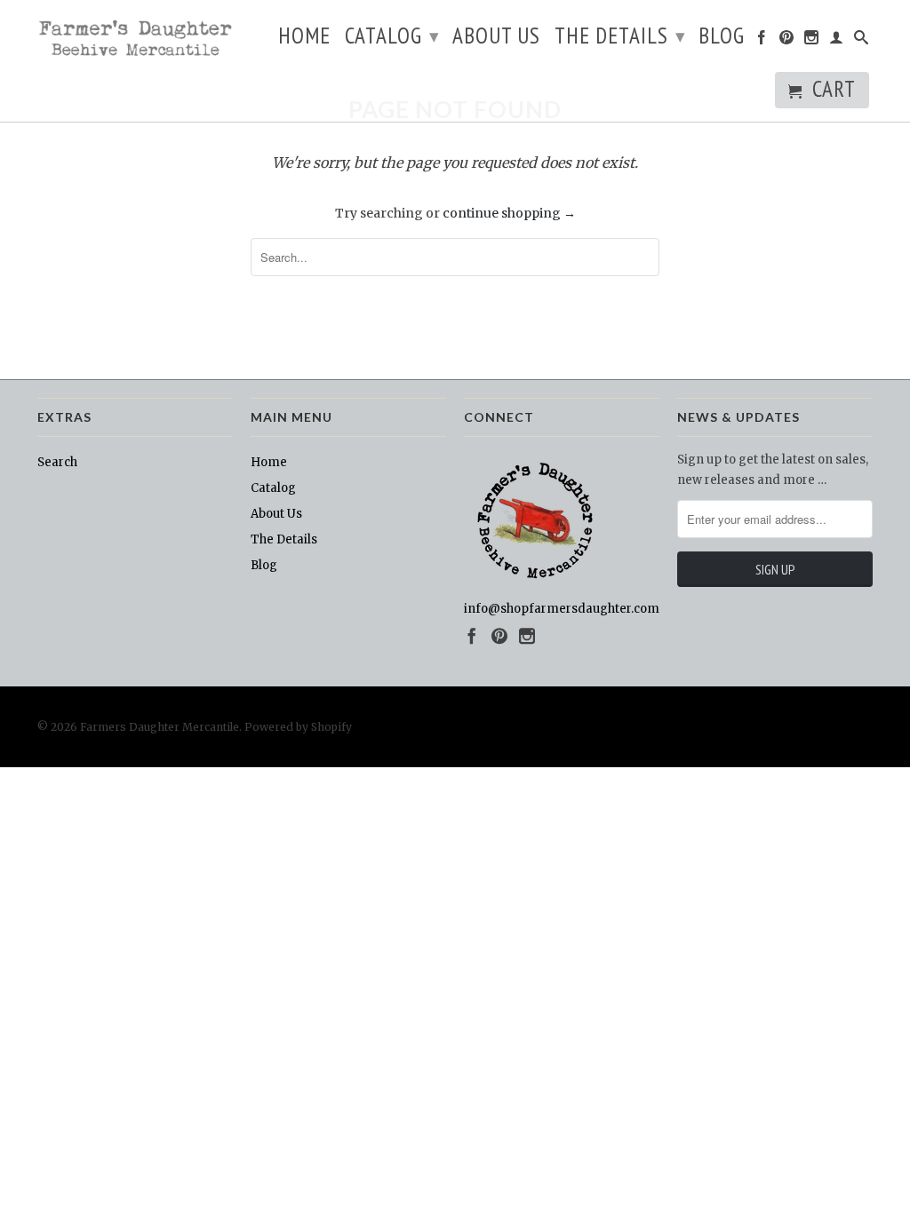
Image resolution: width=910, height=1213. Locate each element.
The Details (620, 35)
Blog (721, 39)
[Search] (861, 41)
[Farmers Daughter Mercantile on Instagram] (811, 41)
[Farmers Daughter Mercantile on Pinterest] (786, 41)
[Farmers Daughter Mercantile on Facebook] (762, 41)
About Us (496, 39)
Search (57, 462)
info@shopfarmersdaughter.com (561, 608)
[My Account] (836, 41)
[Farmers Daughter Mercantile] (135, 39)
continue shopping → (509, 213)
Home (304, 39)
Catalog (392, 35)
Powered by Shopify (298, 726)
